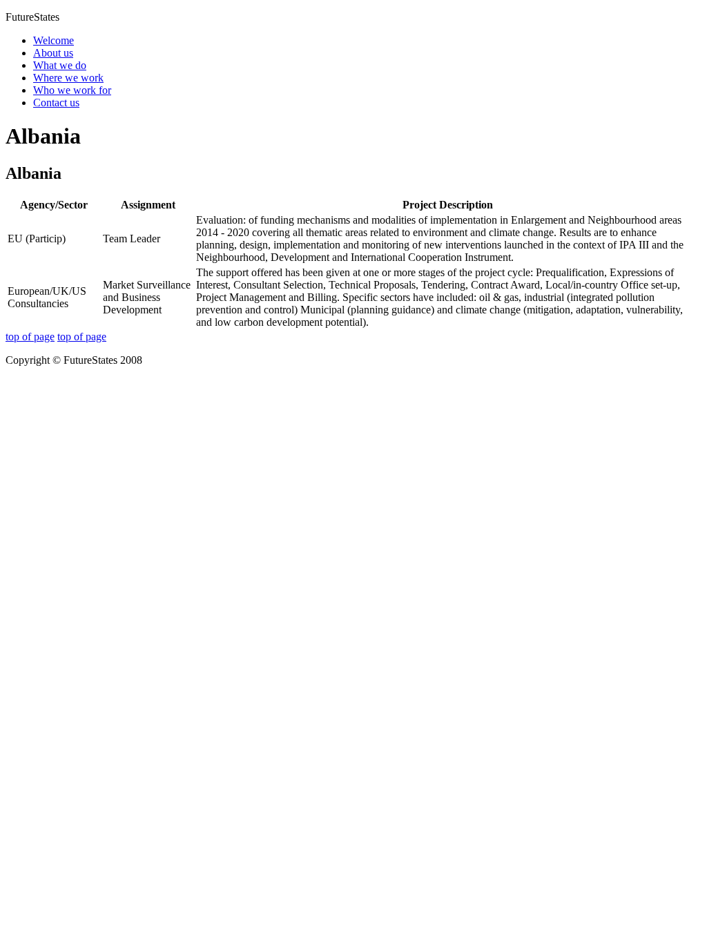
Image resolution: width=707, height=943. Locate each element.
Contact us (56, 102)
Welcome (53, 40)
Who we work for (72, 90)
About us (53, 53)
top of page (30, 336)
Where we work (68, 78)
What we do (59, 65)
